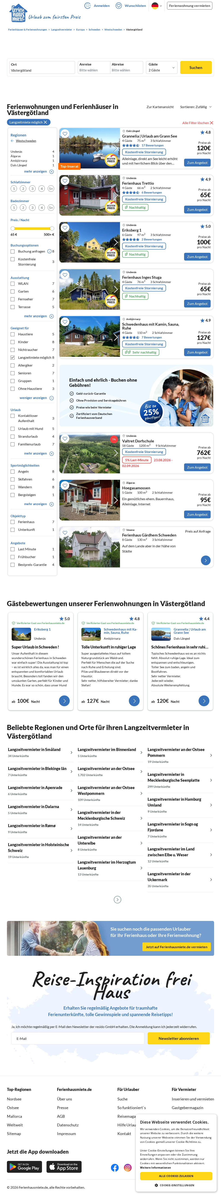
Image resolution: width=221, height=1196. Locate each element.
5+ (51, 188)
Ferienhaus (36, 522)
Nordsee (14, 1099)
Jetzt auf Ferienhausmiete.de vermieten (176, 947)
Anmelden (102, 5)
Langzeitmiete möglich (36, 357)
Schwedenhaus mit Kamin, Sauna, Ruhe (150, 326)
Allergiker (36, 365)
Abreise (118, 64)
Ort (14, 64)
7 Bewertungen (152, 337)
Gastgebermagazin (187, 1107)
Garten (36, 291)
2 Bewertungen (152, 239)
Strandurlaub (36, 436)
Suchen (195, 67)
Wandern (36, 487)
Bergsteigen (36, 495)
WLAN (36, 283)
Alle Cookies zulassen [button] (176, 1176)
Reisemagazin (129, 1116)
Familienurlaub (36, 444)
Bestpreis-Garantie (36, 564)
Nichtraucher (36, 349)
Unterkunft (36, 529)
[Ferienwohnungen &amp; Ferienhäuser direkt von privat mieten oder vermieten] (45, 17)
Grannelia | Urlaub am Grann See (149, 136)
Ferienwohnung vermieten (189, 5)
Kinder (36, 342)
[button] (176, 1185)
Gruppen (36, 381)
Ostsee (13, 1107)
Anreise (85, 64)
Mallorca (14, 1116)
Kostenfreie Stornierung (36, 261)
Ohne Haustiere (36, 388)
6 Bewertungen (152, 192)
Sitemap (14, 1133)
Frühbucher (36, 557)
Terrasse (36, 307)
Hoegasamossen (136, 488)
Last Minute (36, 549)
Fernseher (36, 299)
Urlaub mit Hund (36, 428)
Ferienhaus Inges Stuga (141, 277)
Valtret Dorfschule (138, 441)
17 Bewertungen (153, 145)
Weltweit (15, 1124)
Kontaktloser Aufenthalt (36, 418)
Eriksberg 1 (131, 230)
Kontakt (124, 1133)
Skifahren (36, 479)
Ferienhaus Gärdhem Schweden (149, 535)
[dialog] (176, 1153)
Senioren (36, 373)
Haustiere (36, 334)
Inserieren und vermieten (193, 1099)
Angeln (36, 471)
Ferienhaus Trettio (138, 183)
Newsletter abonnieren (179, 1038)
